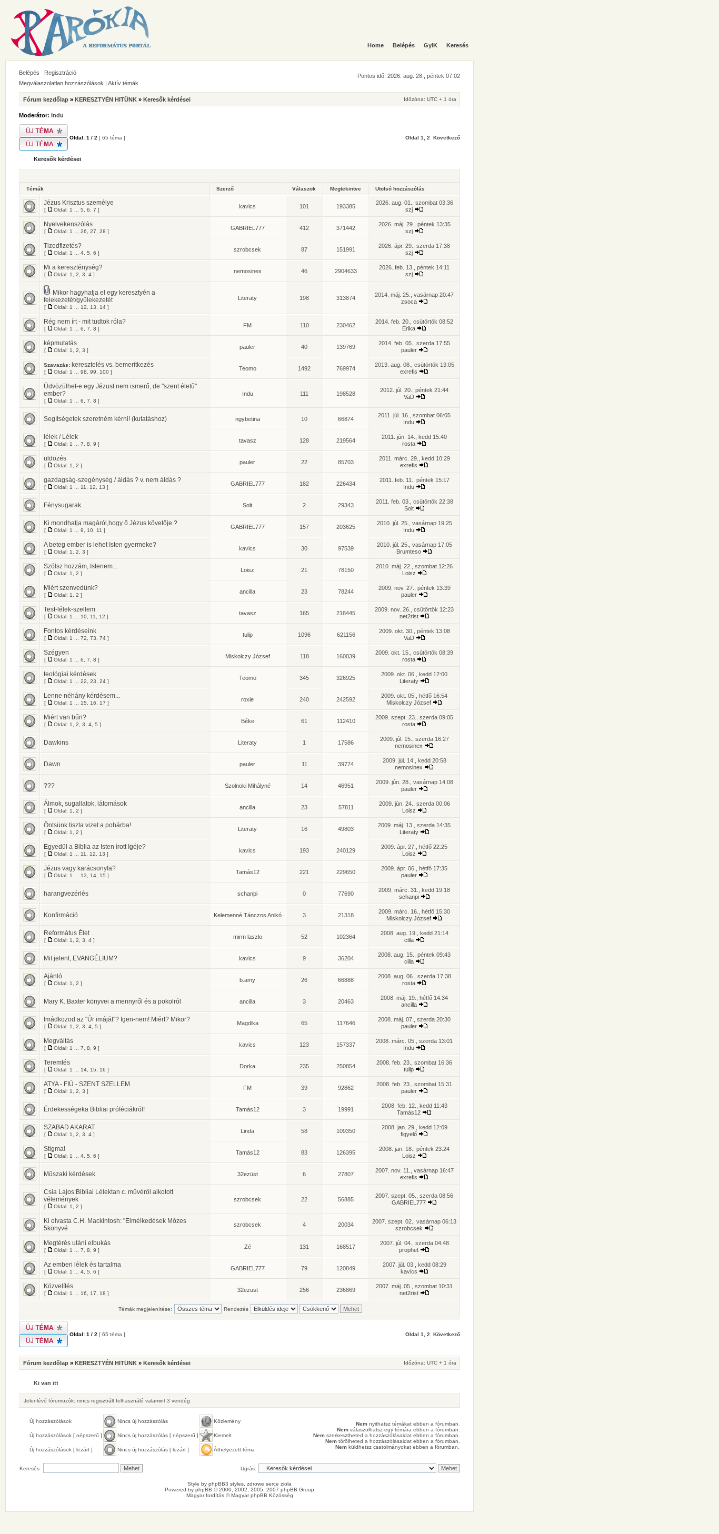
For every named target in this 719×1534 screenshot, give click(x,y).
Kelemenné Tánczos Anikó (248, 915)
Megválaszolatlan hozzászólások (61, 83)
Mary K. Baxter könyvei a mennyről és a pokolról (112, 1001)
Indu (57, 115)
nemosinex (248, 271)
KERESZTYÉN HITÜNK (106, 99)
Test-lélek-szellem (69, 609)
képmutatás (60, 343)
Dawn (52, 764)
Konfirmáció (61, 915)
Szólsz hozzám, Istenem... (80, 566)
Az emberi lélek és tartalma (82, 1264)
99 (93, 372)
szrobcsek (247, 249)
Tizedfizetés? (63, 245)
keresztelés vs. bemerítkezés (113, 364)
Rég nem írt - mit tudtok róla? (85, 321)
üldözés (55, 458)
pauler (247, 347)
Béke (247, 721)
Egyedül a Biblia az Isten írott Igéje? (95, 846)
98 (84, 372)
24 (102, 681)
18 (102, 1293)
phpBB (203, 1489)
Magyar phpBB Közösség (262, 1495)
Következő (446, 138)
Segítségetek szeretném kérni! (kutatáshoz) (105, 419)
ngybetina (247, 419)
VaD (409, 397)
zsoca (409, 301)
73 (93, 638)
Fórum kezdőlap (45, 99)
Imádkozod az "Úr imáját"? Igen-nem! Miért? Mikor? (117, 1019)
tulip (248, 634)
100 (104, 372)
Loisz (247, 570)
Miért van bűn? (65, 717)
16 (93, 703)
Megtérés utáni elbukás (77, 1243)
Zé (247, 1247)
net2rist (409, 616)
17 (102, 703)
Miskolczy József (247, 656)
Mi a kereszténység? (73, 267)
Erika (408, 328)
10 (90, 530)
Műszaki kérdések (69, 1174)
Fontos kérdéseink (70, 631)
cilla (409, 940)
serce (272, 1484)
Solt (247, 505)
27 (93, 231)
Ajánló (53, 976)
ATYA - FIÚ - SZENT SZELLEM (87, 1084)
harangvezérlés (66, 893)
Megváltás (58, 1041)
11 (83, 487)
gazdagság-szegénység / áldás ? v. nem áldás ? (112, 480)
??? (49, 785)
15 (84, 703)
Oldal (412, 138)
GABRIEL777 (248, 228)
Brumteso (408, 551)
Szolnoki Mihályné (248, 786)
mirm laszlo (247, 937)
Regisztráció (60, 72)
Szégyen (56, 652)
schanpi (247, 893)
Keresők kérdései (167, 99)
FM (247, 325)
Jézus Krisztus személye (79, 202)
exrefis (408, 371)
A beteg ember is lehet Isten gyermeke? (100, 544)
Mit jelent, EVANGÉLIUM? (80, 958)
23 (93, 681)
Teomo (247, 368)
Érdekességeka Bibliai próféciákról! (94, 1109)
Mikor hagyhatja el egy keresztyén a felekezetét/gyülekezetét (99, 296)
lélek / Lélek (61, 436)
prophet (408, 1250)
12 (84, 307)
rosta (408, 443)
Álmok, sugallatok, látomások (85, 803)
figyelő (409, 1134)
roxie (247, 699)
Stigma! (54, 1148)
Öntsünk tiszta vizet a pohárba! (87, 825)
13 (93, 307)
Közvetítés (58, 1286)
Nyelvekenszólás (68, 224)
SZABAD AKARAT (69, 1127)
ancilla (247, 591)
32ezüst (247, 1174)
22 (84, 681)
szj (409, 209)
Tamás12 (247, 872)
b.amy (247, 980)
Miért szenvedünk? (71, 587)
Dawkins (56, 742)
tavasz (247, 440)
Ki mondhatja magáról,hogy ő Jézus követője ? (110, 523)
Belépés (29, 72)
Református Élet (66, 933)
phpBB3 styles (226, 1484)
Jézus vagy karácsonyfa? (80, 868)
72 (84, 638)
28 (102, 231)
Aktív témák (123, 83)
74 (102, 638)
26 (84, 231)
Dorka (247, 1066)
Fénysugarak (62, 505)
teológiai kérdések (70, 674)
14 (102, 307)
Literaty (247, 298)
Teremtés (57, 1062)
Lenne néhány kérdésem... (82, 695)
